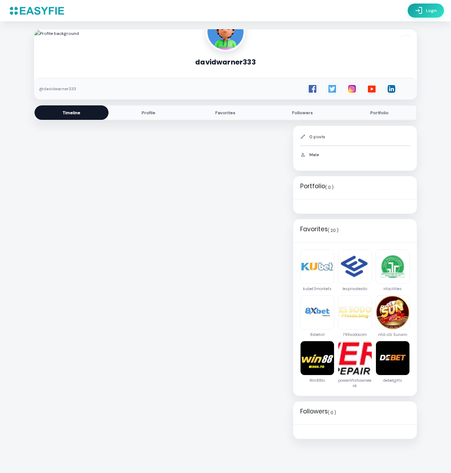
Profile (148, 113)
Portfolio (379, 113)
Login (426, 11)
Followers (302, 113)
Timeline (71, 113)
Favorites (225, 113)
